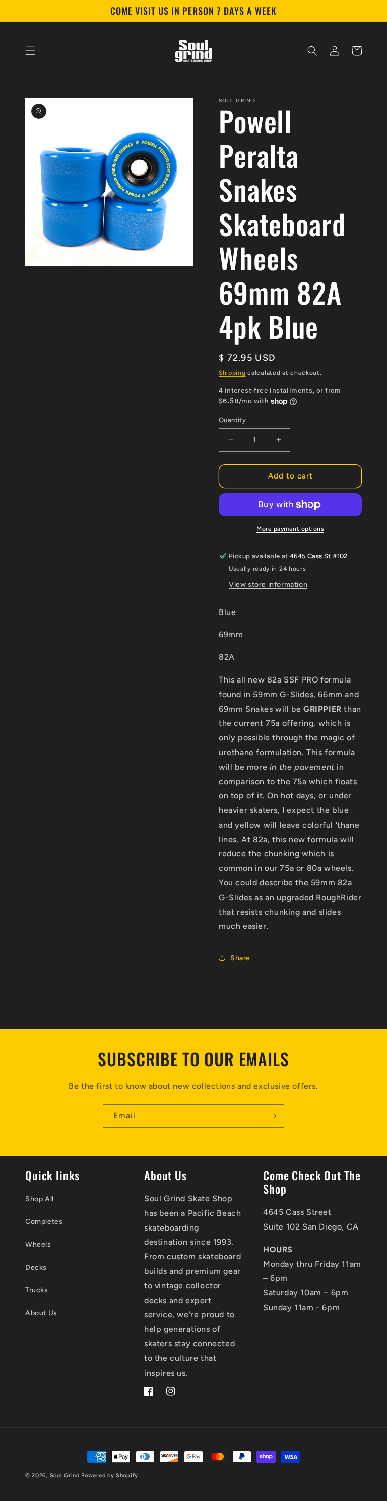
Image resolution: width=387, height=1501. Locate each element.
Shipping (232, 372)
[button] (30, 51)
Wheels (38, 1244)
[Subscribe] (273, 1116)
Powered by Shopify (109, 1475)
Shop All (39, 1199)
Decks (36, 1267)
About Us (41, 1313)
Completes (43, 1221)
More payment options (290, 528)
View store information (268, 584)
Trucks (36, 1290)
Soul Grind (66, 1475)
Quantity (232, 420)
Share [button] (240, 957)
